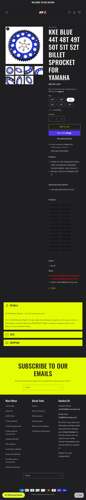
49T (70, 100)
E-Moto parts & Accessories (11, 432)
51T (61, 105)
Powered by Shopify (49, 494)
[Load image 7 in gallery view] (29, 80)
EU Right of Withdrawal (41, 431)
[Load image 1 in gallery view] (10, 70)
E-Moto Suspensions (14, 426)
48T (61, 100)
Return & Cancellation (40, 426)
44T (52, 100)
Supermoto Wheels (13, 454)
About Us (9, 411)
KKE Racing (39, 494)
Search (35, 406)
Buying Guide (37, 421)
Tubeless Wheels (12, 439)
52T (69, 105)
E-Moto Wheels (11, 421)
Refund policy (37, 416)
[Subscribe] (60, 387)
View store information (59, 151)
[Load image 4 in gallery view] (38, 70)
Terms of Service (38, 411)
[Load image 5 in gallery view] (10, 80)
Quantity (52, 114)
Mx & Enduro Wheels (13, 449)
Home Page (10, 406)
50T (52, 105)
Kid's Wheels (10, 444)
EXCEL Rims (10, 416)
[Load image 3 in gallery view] (29, 70)
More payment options (64, 138)
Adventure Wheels (13, 467)
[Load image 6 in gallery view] (19, 80)
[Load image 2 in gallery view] (19, 70)
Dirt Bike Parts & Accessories (12, 460)
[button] (6, 12)
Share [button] (53, 288)
